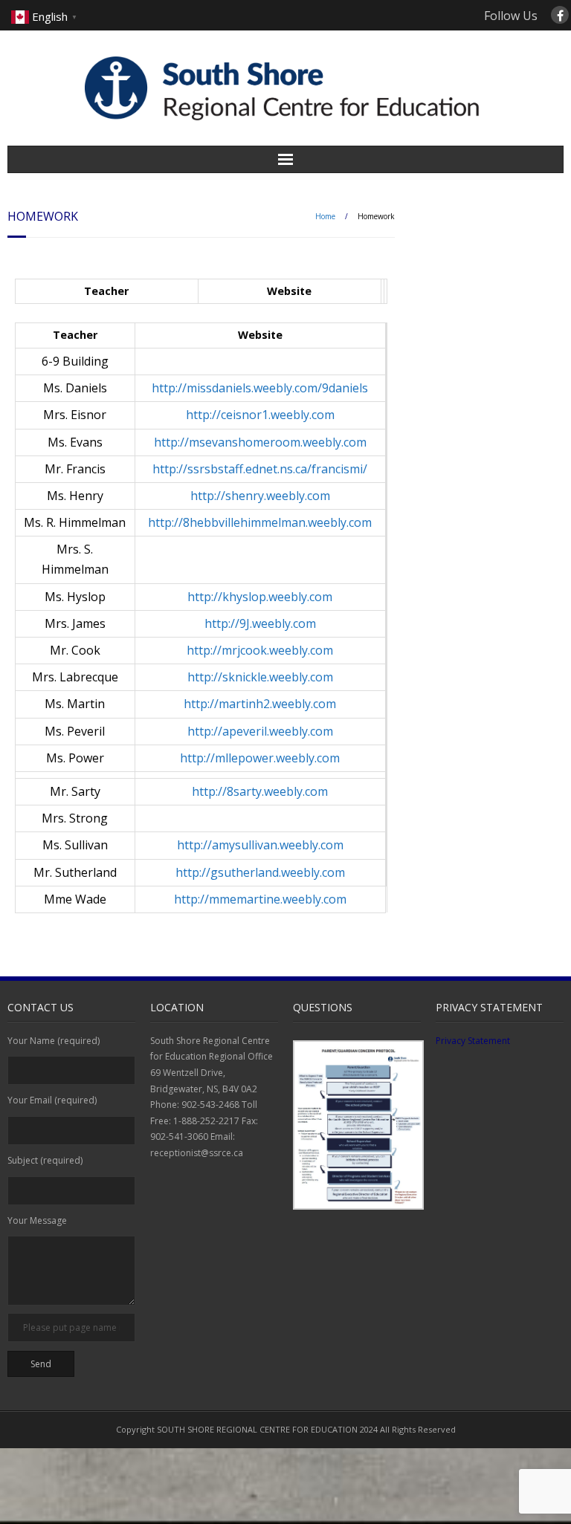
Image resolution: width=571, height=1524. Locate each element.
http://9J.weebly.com (260, 623)
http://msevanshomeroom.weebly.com (260, 442)
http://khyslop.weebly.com (259, 596)
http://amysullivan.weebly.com (260, 845)
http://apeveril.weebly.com (260, 731)
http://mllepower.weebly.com (260, 758)
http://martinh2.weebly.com (260, 703)
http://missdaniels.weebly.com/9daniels (260, 388)
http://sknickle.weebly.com (260, 677)
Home (325, 216)
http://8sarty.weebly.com (260, 791)
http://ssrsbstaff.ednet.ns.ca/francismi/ (259, 469)
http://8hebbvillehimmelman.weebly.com (260, 522)
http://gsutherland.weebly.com (260, 872)
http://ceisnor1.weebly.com (260, 414)
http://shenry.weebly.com (260, 495)
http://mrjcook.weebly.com (260, 650)
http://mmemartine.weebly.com (260, 899)
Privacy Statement (473, 1040)
